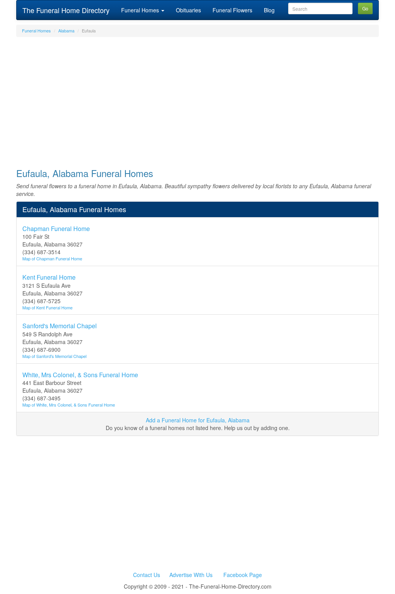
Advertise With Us (191, 575)
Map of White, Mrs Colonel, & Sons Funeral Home (68, 405)
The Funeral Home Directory (66, 10)
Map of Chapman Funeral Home (52, 258)
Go (365, 8)
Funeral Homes (140, 10)
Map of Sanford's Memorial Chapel (54, 356)
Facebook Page (242, 575)
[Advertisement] (197, 99)
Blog (269, 10)
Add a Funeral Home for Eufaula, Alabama (198, 420)
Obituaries (188, 10)
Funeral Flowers (232, 10)
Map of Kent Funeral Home (47, 307)
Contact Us (146, 575)
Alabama (66, 30)
